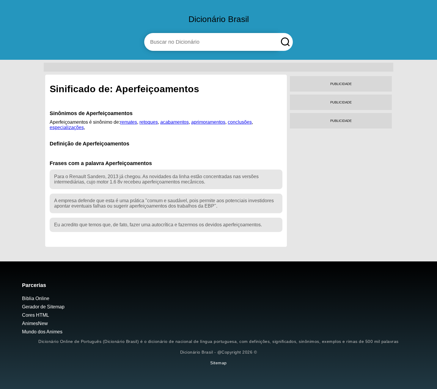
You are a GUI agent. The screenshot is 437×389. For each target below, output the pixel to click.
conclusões (240, 122)
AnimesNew (35, 323)
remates (128, 122)
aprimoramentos (208, 122)
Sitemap (218, 362)
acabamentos (174, 122)
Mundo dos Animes (42, 331)
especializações (67, 127)
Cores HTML (35, 315)
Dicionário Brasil (218, 19)
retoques (148, 122)
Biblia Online (35, 298)
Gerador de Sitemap (43, 306)
